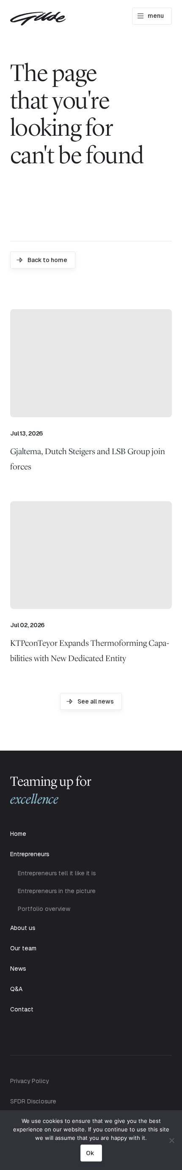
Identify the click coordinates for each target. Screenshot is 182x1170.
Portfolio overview (44, 908)
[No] (171, 1140)
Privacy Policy (29, 1081)
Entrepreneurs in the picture (57, 891)
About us (22, 927)
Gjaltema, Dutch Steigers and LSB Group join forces (87, 459)
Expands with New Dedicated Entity (89, 650)
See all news (95, 701)
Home (18, 833)
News (18, 968)
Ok (90, 1153)
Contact (21, 1009)
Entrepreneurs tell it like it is (57, 873)
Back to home (47, 260)
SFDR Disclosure (33, 1101)
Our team (23, 948)
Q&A (16, 989)
